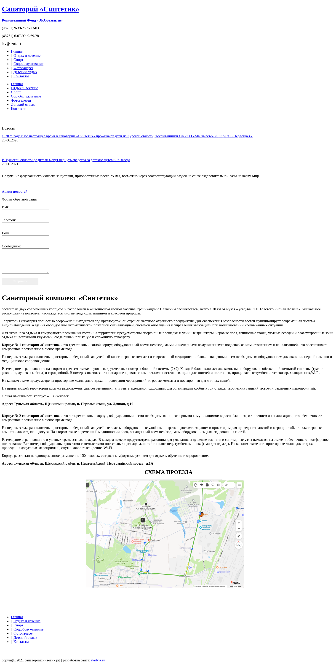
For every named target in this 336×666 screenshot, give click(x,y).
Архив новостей (14, 191)
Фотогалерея (23, 68)
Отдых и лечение (26, 55)
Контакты (21, 76)
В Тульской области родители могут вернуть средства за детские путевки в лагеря (66, 160)
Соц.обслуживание (28, 64)
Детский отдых (25, 72)
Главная (17, 51)
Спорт (18, 60)
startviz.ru (98, 660)
